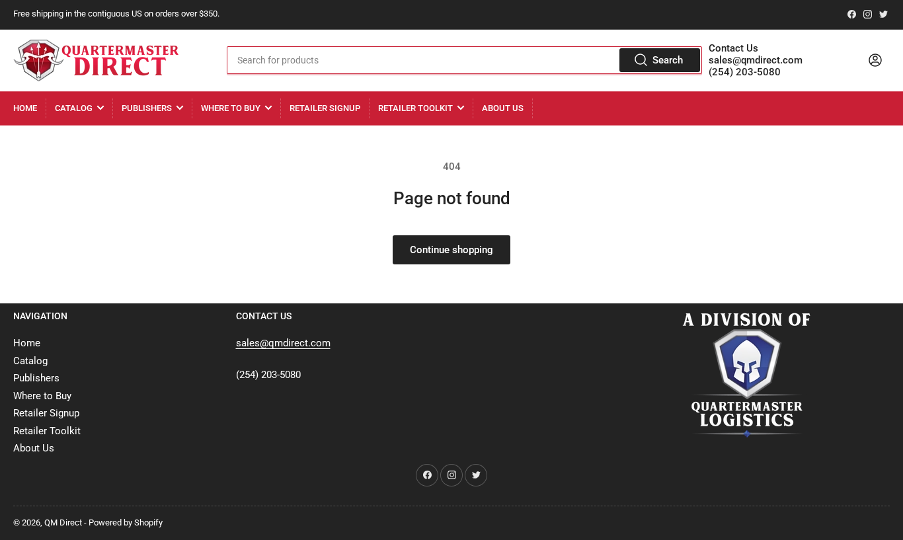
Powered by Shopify (126, 522)
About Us (503, 108)
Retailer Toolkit (415, 108)
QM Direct (63, 522)
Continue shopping (451, 250)
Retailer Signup (325, 108)
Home (25, 108)
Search (667, 60)
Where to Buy (230, 108)
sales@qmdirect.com (756, 60)
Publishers (147, 108)
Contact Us (733, 48)
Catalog (74, 108)
